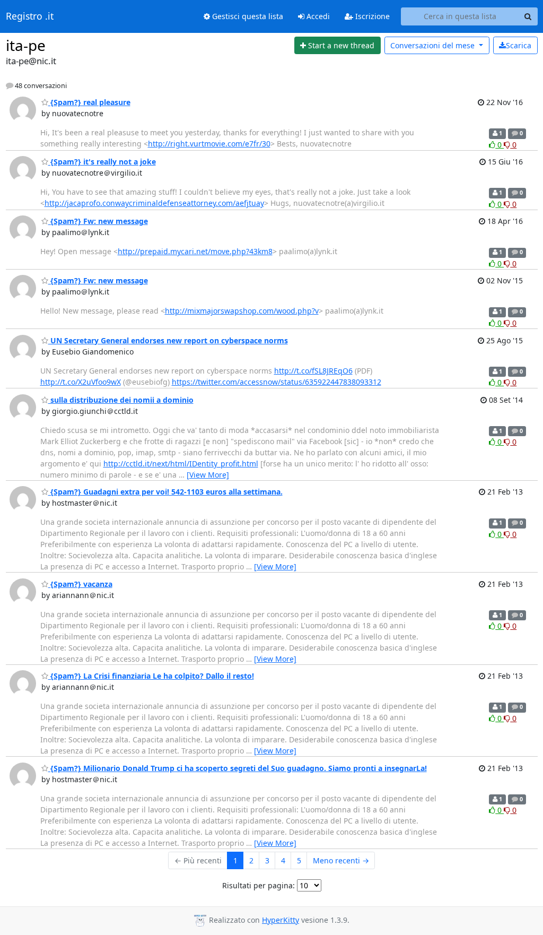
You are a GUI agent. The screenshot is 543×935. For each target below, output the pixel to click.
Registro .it (30, 16)
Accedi (317, 16)
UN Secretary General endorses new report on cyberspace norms (168, 340)
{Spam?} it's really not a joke (102, 162)
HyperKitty (280, 920)
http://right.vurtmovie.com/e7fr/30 (209, 143)
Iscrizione (371, 16)
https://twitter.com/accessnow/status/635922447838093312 (276, 382)
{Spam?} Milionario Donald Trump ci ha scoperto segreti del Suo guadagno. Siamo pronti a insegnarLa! (237, 768)
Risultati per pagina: (258, 885)
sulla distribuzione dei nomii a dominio (121, 400)
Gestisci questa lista (246, 16)
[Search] (528, 16)
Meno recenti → (341, 860)
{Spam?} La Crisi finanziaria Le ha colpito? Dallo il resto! (151, 676)
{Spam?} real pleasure (89, 102)
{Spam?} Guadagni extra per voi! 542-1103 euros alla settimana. (165, 492)
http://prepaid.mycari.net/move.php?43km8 (195, 251)
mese (433, 45)
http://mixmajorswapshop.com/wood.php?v (242, 311)
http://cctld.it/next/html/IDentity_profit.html (180, 463)
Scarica (518, 45)
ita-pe (26, 45)
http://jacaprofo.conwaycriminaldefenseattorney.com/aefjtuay (154, 203)
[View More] (208, 475)
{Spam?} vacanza (80, 584)
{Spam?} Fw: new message (98, 221)
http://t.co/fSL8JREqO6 (313, 371)
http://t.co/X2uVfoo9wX (80, 382)
